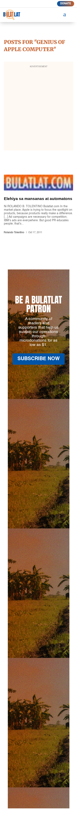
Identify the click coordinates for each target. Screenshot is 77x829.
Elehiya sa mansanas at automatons (38, 205)
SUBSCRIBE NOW (38, 358)
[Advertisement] (38, 108)
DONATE (65, 3)
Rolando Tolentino (14, 232)
